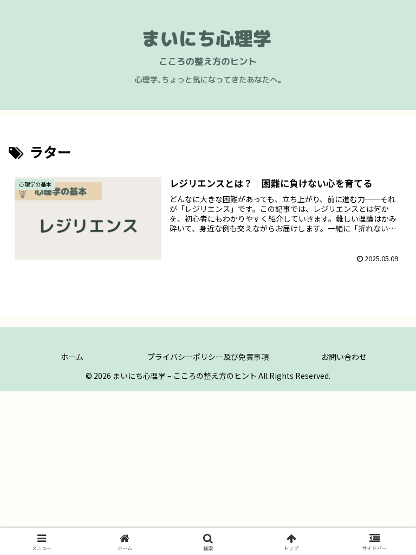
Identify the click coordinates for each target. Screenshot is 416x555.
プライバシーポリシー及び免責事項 (208, 356)
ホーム (72, 356)
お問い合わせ (344, 356)
